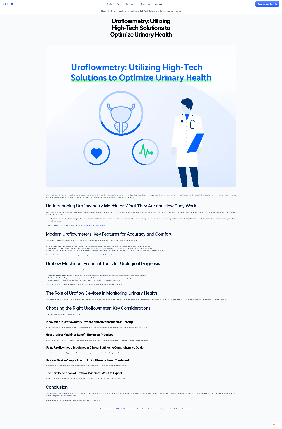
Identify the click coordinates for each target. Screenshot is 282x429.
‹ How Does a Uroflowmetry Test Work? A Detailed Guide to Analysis (113, 409)
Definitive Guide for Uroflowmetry (94, 225)
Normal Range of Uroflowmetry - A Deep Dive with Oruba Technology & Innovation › (164, 409)
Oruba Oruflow (53, 284)
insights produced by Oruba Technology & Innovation (102, 255)
